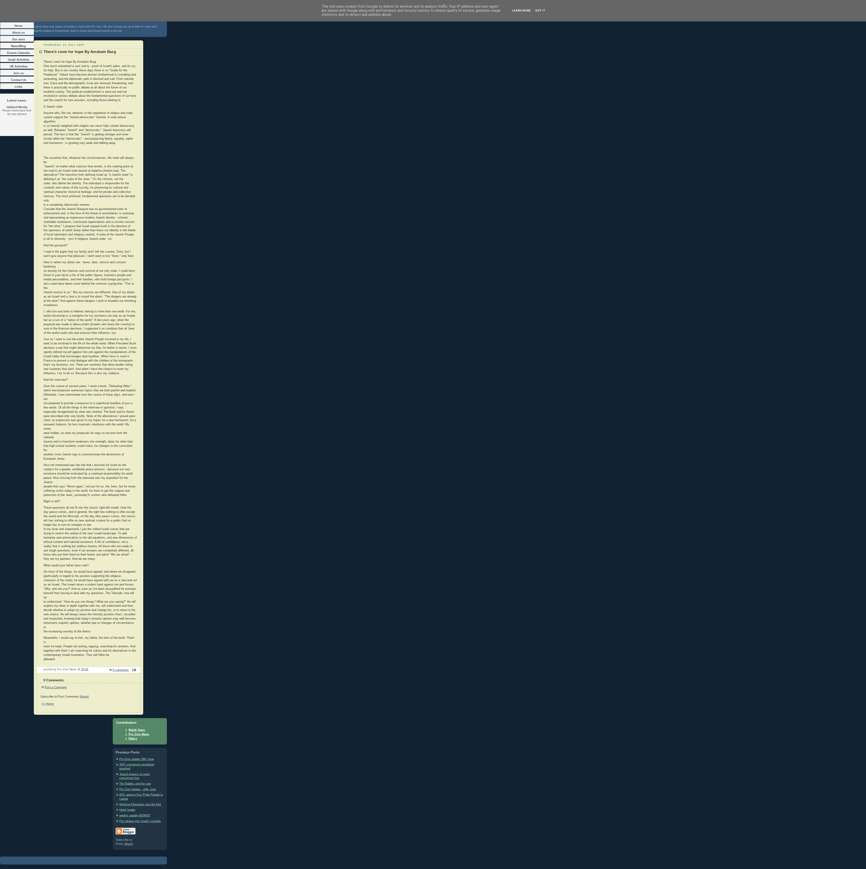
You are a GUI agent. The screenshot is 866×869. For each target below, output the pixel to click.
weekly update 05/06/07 (134, 815)
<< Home (47, 703)
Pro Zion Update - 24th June (137, 789)
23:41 (84, 669)
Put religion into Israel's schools (140, 821)
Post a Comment (56, 687)
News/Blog (18, 46)
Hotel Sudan (127, 809)
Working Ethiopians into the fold (140, 804)
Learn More (521, 10)
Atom (84, 696)
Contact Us (18, 80)
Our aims (18, 39)
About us (18, 32)
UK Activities (19, 66)
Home (18, 26)
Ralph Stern (137, 730)
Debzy (133, 738)
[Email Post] (133, 670)
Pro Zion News (139, 734)
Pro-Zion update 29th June (136, 759)
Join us (18, 73)
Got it (540, 10)
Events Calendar (18, 53)
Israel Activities (18, 59)
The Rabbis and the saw (135, 783)
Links (18, 86)
